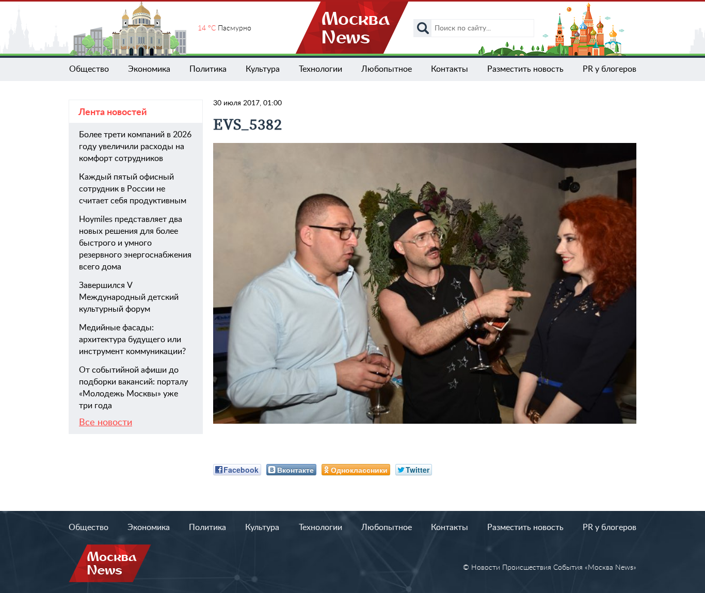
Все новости (105, 422)
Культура (263, 69)
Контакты (449, 69)
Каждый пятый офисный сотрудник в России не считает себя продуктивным (132, 189)
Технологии (320, 69)
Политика (208, 69)
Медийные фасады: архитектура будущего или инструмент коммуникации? (132, 340)
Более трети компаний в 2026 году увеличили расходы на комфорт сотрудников (135, 147)
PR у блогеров (609, 69)
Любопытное (386, 69)
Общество (89, 69)
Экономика (149, 69)
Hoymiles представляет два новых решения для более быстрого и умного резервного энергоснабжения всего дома (135, 243)
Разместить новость (525, 69)
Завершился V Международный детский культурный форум (129, 297)
